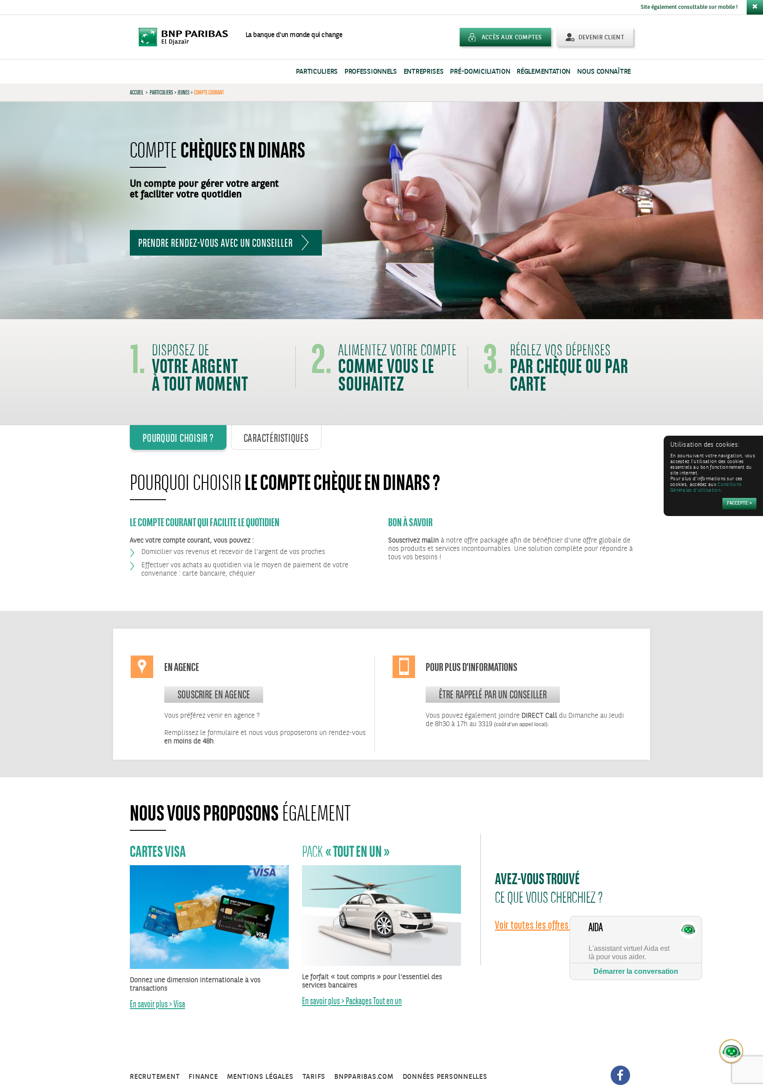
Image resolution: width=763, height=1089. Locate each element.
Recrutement (155, 1076)
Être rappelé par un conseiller (493, 694)
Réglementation (543, 71)
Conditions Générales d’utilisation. (705, 487)
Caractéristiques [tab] (276, 438)
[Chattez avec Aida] (732, 1051)
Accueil (137, 92)
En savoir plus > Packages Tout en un (352, 1001)
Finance (203, 1076)
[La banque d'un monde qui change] (188, 37)
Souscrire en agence (214, 694)
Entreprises (424, 71)
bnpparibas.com (364, 1076)
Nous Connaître (604, 71)
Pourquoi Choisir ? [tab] (178, 438)
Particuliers (317, 71)
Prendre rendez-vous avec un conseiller (215, 243)
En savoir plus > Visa (157, 1004)
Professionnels (370, 71)
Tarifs (314, 1076)
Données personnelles (445, 1076)
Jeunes (183, 92)
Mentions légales (260, 1076)
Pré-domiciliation (480, 71)
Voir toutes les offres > (534, 925)
